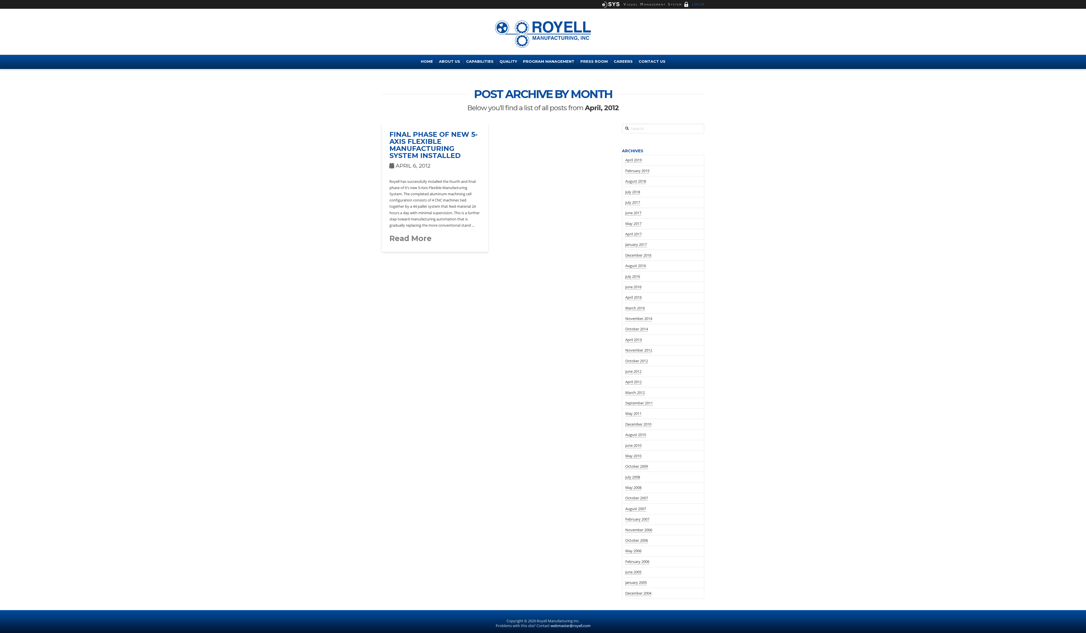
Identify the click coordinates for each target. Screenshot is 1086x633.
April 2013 (633, 339)
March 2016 (635, 308)
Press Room (594, 61)
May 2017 (633, 223)
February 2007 (637, 519)
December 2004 (638, 593)
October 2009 (636, 466)
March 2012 (635, 392)
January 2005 (636, 582)
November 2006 (638, 529)
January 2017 (636, 244)
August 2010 (635, 434)
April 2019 (633, 159)
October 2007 (636, 497)
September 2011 (639, 403)
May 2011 (633, 413)
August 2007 (635, 508)
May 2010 (633, 455)
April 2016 (633, 297)
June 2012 (633, 371)
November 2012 (638, 350)
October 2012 (636, 360)
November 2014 (638, 318)
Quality (508, 61)
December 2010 (638, 424)
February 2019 (637, 170)
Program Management (548, 61)
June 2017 (633, 212)
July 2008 (632, 477)
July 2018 (632, 191)
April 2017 (633, 234)
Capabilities (480, 61)
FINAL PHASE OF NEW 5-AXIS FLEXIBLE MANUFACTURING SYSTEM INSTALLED (433, 145)
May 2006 (633, 550)
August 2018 (635, 181)
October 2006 (636, 540)
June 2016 (633, 286)
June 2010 (633, 445)
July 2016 (632, 276)
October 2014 (636, 328)
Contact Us (652, 61)
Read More (410, 238)
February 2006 (637, 561)
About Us (449, 61)
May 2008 (633, 487)
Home (427, 61)
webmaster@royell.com (571, 625)
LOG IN (697, 4)
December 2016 (638, 255)
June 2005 (633, 572)
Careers (623, 61)
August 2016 (635, 265)
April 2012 (633, 381)
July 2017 (632, 202)
